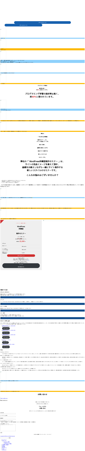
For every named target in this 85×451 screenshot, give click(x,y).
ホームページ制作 (7, 441)
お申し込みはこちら (42, 22)
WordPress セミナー (7, 442)
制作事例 (3, 446)
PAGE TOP (82, 436)
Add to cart (5, 342)
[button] (42, 398)
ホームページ (4, 439)
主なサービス (4, 440)
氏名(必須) (2, 412)
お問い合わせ (4, 449)
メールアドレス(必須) (3, 415)
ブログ (3, 448)
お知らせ (3, 445)
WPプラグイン (4, 447)
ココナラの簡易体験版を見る (21, 265)
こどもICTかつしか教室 (7, 443)
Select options (6, 328)
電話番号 (1, 418)
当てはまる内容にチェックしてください (6, 420)
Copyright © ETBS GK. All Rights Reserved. (7, 436)
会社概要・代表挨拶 (5, 444)
